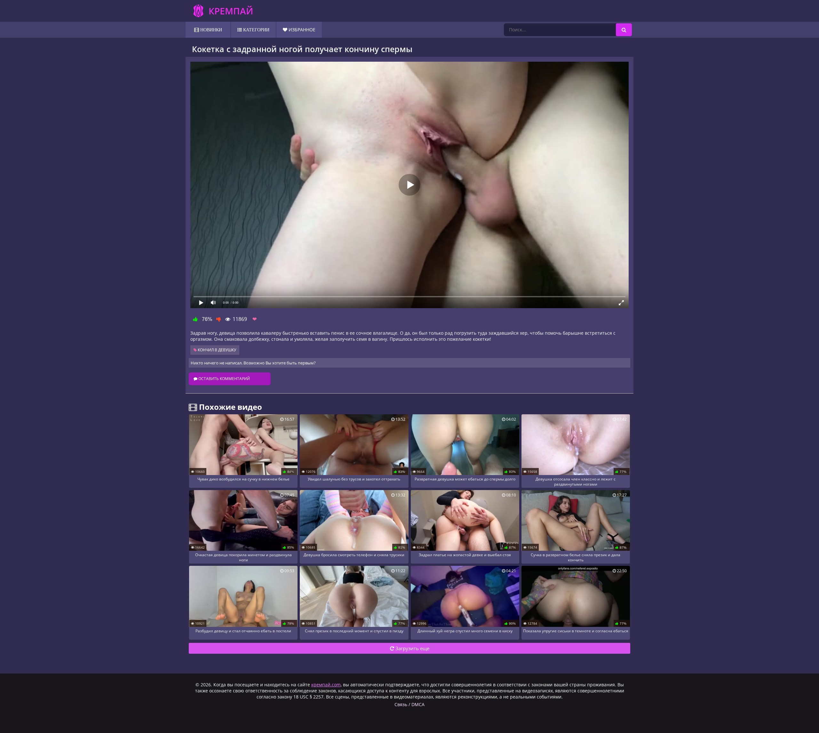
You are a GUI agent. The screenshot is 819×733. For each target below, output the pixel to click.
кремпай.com (326, 685)
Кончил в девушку (216, 350)
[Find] (624, 29)
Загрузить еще (411, 648)
